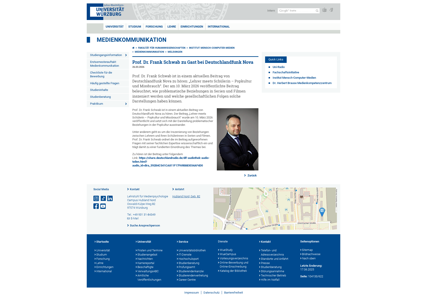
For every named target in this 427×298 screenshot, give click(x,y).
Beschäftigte (145, 267)
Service (183, 241)
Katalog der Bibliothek (233, 270)
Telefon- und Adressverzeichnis (272, 252)
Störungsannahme (272, 271)
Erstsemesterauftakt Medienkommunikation (104, 63)
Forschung (154, 26)
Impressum (191, 292)
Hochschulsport (189, 258)
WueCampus (228, 254)
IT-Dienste (185, 254)
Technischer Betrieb (273, 275)
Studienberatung (100, 96)
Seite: (303, 276)
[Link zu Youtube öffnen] (103, 206)
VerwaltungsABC (148, 271)
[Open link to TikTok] (103, 198)
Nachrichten (145, 258)
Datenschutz (211, 292)
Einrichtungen (192, 26)
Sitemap (307, 250)
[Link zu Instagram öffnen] (96, 198)
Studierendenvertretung (193, 275)
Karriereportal (145, 263)
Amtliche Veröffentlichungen (149, 277)
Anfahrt (179, 189)
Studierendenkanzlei (191, 271)
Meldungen (175, 51)
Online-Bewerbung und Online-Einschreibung (234, 264)
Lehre (171, 26)
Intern (271, 10)
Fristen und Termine (150, 250)
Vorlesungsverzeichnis (234, 258)
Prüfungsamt (187, 267)
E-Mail (135, 218)
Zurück (252, 175)
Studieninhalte (99, 90)
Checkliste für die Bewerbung (101, 74)
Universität (115, 26)
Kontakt (134, 189)
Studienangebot (147, 254)
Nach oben (309, 258)
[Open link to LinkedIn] (110, 198)
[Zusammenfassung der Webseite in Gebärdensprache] (331, 10)
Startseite (102, 241)
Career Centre (187, 279)
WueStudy (226, 250)
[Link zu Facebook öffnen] (96, 206)
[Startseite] (133, 47)
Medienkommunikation (131, 39)
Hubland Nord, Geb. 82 (186, 196)
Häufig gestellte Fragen (104, 83)
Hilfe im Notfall (270, 279)
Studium (134, 26)
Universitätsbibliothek (192, 250)
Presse (265, 263)
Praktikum (96, 103)
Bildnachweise (311, 254)
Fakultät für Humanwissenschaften (161, 47)
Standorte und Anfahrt (274, 258)
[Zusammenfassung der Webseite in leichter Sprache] (324, 10)
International (219, 26)
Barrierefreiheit (233, 292)
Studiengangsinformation (106, 55)
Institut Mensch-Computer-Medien (212, 47)
